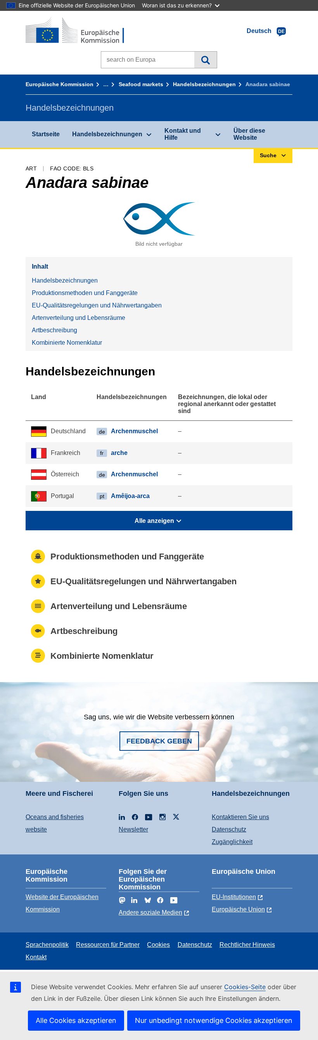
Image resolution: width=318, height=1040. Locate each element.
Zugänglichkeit (232, 842)
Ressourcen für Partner (108, 944)
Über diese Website (249, 134)
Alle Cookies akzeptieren (76, 1020)
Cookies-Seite (245, 987)
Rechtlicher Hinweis (247, 944)
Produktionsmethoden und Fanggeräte (85, 293)
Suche (205, 60)
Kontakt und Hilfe (182, 134)
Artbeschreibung (54, 330)
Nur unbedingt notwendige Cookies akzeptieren (213, 1020)
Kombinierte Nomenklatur (67, 342)
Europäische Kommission (59, 84)
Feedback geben (159, 741)
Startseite (46, 134)
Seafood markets (141, 84)
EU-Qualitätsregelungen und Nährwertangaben (97, 305)
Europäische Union (238, 909)
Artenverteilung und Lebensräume (78, 317)
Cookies (158, 944)
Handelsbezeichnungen (204, 84)
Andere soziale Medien (150, 912)
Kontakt (36, 957)
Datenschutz (229, 829)
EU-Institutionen (234, 897)
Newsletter (133, 829)
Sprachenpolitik (47, 944)
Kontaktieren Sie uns (240, 817)
